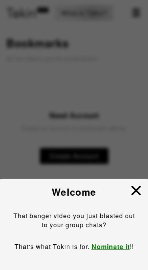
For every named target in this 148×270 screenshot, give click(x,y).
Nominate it (111, 246)
